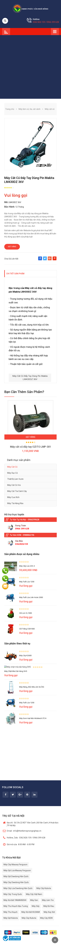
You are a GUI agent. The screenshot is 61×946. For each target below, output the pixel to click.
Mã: (6, 202)
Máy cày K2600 (25, 655)
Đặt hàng (12, 247)
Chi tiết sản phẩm (15, 273)
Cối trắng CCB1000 (27, 629)
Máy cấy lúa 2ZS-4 (27, 566)
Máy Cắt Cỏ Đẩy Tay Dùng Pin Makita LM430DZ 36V (30, 378)
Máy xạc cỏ (12, 473)
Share (40, 259)
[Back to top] (55, 940)
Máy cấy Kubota (43, 888)
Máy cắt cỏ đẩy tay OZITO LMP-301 (30, 446)
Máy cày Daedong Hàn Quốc (16, 882)
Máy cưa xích (13, 497)
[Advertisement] (30, 66)
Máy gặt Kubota (11, 918)
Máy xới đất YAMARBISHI (15, 900)
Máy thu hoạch (10, 912)
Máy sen (34, 900)
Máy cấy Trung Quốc (13, 894)
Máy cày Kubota (29, 918)
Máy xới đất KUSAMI (30, 912)
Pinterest (54, 259)
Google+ (50, 259)
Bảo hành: (9, 206)
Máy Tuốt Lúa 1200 (26, 703)
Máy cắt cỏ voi (14, 485)
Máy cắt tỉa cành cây (17, 491)
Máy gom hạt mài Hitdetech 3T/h (32, 718)
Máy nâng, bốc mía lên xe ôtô (31, 687)
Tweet (45, 259)
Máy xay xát (49, 912)
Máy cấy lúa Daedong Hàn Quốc (18, 888)
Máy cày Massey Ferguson (15, 864)
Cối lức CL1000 (25, 613)
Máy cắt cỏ (12, 467)
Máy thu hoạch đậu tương (16, 906)
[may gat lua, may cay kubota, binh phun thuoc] (30, 8)
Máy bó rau (48, 906)
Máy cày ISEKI (46, 918)
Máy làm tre (48, 900)
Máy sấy (35, 906)
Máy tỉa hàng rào (15, 503)
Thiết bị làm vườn (15, 479)
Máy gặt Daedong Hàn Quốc (16, 876)
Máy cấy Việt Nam (34, 894)
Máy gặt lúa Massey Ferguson (17, 870)
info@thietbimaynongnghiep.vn (24, 831)
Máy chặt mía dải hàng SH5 (15, 671)
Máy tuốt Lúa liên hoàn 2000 (31, 597)
